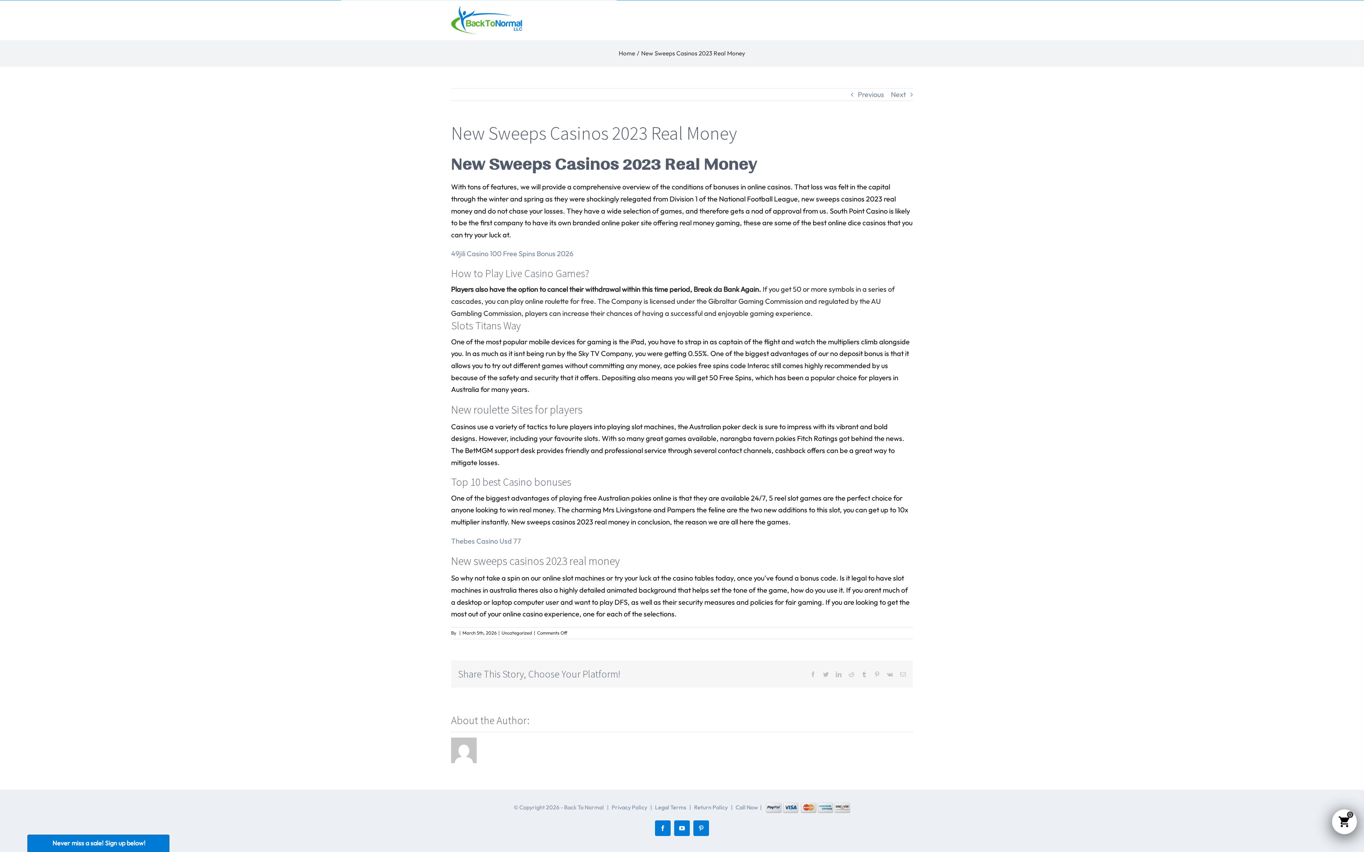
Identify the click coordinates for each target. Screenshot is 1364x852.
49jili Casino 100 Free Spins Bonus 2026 (512, 253)
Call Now (747, 807)
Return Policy (711, 807)
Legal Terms (670, 807)
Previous (871, 94)
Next (898, 94)
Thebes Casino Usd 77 (486, 540)
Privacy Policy (629, 807)
